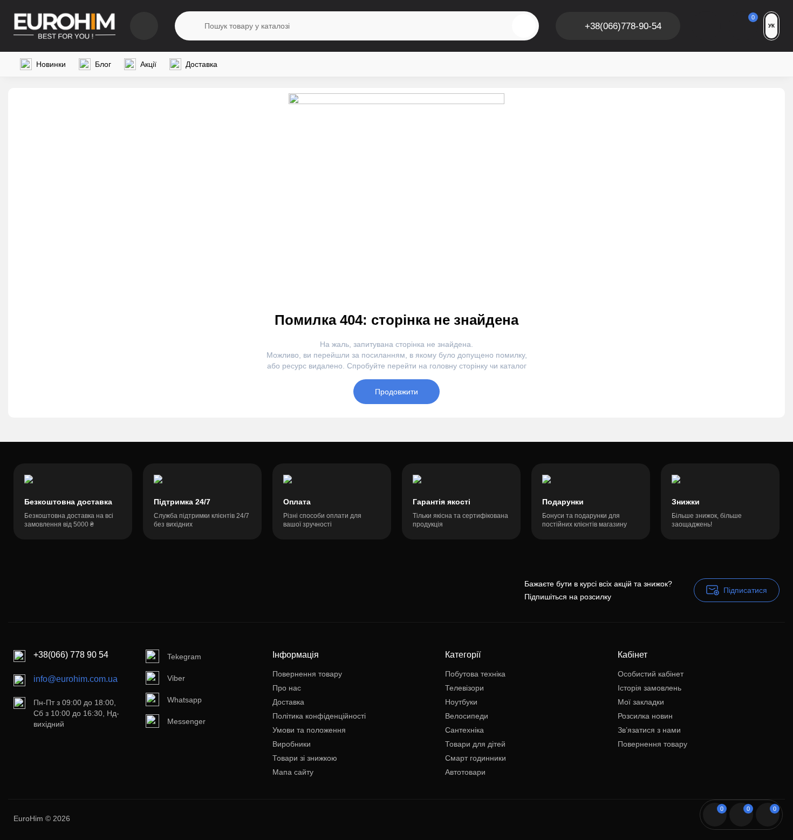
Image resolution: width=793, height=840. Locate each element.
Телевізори (464, 688)
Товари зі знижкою (304, 758)
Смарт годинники (475, 758)
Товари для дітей (475, 744)
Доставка (288, 702)
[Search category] (190, 26)
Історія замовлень (649, 688)
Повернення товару (307, 674)
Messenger (186, 721)
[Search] (524, 26)
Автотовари (465, 772)
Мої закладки (641, 702)
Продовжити (396, 391)
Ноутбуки (461, 702)
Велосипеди (466, 716)
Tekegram (184, 656)
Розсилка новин (645, 716)
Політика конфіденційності (319, 716)
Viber (176, 678)
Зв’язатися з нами (649, 730)
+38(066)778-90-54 (623, 26)
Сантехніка (464, 730)
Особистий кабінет (650, 674)
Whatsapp (184, 699)
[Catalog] (144, 25)
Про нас (286, 688)
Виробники (291, 744)
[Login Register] (706, 25)
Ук (771, 26)
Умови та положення (309, 730)
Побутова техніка (475, 674)
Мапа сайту (292, 772)
